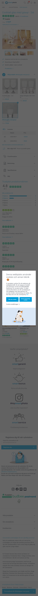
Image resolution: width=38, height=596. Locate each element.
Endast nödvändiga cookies (25, 299)
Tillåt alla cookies (12, 299)
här (27, 294)
